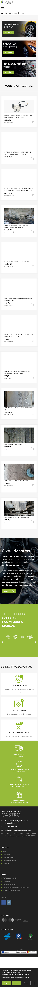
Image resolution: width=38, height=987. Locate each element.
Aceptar (6, 983)
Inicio (5, 851)
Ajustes (26, 983)
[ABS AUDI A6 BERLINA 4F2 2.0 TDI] (19, 472)
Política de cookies (9, 884)
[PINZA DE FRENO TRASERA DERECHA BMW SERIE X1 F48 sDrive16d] (19, 326)
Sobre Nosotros (8, 857)
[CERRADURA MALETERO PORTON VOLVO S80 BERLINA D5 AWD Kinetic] (19, 106)
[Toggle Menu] (2, 9)
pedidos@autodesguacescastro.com (18, 830)
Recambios (6, 854)
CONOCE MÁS (9, 591)
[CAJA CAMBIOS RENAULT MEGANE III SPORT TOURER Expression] (19, 216)
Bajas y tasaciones (9, 860)
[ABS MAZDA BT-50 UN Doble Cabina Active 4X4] (19, 399)
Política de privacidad (10, 878)
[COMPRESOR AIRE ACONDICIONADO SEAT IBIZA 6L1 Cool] (19, 289)
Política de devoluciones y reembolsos (15, 887)
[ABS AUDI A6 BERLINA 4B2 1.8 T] (19, 435)
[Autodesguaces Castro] (10, 2)
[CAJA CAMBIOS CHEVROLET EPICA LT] (19, 253)
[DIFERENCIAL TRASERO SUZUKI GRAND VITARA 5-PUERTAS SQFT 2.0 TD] (19, 143)
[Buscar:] (17, 13)
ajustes (27, 977)
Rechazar (16, 983)
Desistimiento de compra (11, 890)
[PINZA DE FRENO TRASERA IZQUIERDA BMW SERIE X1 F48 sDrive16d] (19, 362)
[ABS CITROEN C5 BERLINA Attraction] (19, 508)
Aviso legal (6, 881)
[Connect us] (3, 902)
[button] (2, 641)
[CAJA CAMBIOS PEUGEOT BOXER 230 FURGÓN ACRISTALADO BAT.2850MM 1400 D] (19, 180)
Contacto (6, 863)
